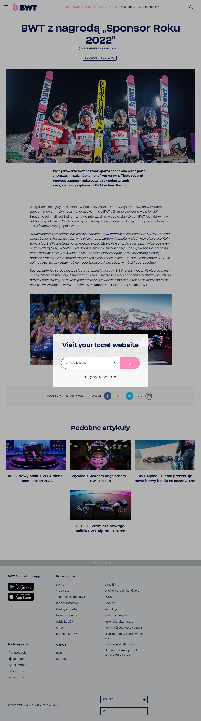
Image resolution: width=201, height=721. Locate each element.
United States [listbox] (75, 363)
